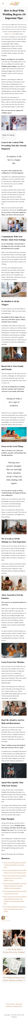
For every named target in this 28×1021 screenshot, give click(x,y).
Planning (8, 920)
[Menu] (3, 3)
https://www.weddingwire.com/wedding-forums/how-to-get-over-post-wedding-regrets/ (15, 878)
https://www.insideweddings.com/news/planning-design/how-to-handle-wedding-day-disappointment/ (15, 886)
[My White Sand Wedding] (14, 3)
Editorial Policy (17, 1006)
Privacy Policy (10, 1004)
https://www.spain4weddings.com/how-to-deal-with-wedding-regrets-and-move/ (15, 865)
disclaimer (10, 34)
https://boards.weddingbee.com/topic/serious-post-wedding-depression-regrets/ (15, 909)
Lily (8, 916)
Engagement (3, 920)
